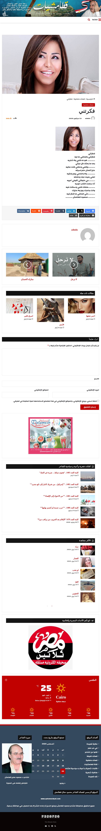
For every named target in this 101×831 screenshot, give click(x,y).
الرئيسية (89, 99)
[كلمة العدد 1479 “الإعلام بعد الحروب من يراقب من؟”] (87, 523)
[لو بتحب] (87, 574)
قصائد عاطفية (79, 99)
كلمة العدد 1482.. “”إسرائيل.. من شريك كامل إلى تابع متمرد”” (54, 484)
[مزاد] (87, 550)
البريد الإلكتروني (93, 390)
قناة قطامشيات (90, 764)
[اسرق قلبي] (19, 306)
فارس (61, 325)
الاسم (96, 378)
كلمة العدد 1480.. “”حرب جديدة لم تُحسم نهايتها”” (59, 508)
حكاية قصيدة (92, 744)
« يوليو (62, 783)
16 (58, 765)
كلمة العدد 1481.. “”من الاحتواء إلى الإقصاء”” (61, 496)
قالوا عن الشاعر (91, 752)
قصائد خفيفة (92, 756)
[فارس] (50, 310)
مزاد (77, 547)
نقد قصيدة (92, 776)
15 (63, 765)
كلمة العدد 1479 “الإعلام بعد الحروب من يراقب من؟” (58, 519)
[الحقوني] (87, 597)
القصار (76, 558)
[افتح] (87, 585)
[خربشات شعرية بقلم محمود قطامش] (50, 8)
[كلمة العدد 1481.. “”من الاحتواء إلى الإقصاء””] (87, 500)
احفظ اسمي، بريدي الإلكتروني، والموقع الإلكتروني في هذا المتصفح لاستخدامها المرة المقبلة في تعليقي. (55, 401)
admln (87, 118)
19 (43, 765)
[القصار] (87, 562)
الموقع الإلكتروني (41, 390)
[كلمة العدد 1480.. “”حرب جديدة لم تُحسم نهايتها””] (87, 511)
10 (53, 760)
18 (48, 765)
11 (48, 760)
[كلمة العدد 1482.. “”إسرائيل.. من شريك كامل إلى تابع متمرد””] (87, 488)
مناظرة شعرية (91, 772)
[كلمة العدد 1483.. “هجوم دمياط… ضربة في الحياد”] (87, 476)
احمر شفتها (90, 316)
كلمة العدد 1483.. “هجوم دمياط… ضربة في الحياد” (59, 473)
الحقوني (75, 594)
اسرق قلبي (28, 316)
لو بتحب (75, 570)
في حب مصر (92, 748)
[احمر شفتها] (81, 306)
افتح (77, 582)
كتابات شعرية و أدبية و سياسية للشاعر (81, 768)
